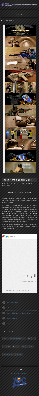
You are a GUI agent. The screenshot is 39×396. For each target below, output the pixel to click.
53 (33, 338)
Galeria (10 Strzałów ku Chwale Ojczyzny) (20, 313)
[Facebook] (17, 370)
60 (32, 346)
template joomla (38, 390)
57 (18, 346)
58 (23, 346)
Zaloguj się (24, 373)
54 (4, 346)
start (5, 338)
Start (4, 20)
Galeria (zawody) (12, 318)
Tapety (9, 323)
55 (9, 346)
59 (27, 346)
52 (29, 338)
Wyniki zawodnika (12, 302)
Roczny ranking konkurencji (19, 180)
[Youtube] (21, 370)
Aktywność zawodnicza (14, 308)
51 (24, 338)
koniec (19, 354)
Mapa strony (15, 373)
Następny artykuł (9, 354)
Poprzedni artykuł (15, 338)
